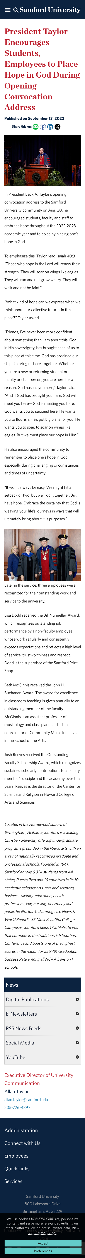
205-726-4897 (17, 1107)
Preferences (43, 1251)
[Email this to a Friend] (35, 127)
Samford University (42, 1196)
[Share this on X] (57, 127)
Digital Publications (27, 999)
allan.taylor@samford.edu (26, 1099)
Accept (43, 1243)
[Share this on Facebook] (43, 127)
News (12, 984)
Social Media (20, 1042)
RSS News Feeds (23, 1028)
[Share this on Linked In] (50, 127)
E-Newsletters (21, 1013)
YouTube (15, 1057)
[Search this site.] (15, 9)
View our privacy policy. (54, 1230)
